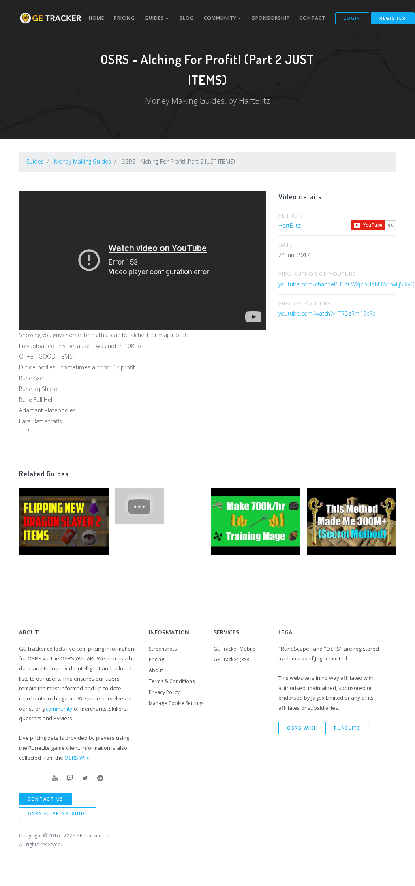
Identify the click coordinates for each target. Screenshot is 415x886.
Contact (312, 18)
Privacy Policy (164, 692)
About (156, 670)
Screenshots (163, 648)
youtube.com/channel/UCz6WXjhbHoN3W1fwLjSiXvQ (346, 284)
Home (96, 18)
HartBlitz (289, 225)
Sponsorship (271, 18)
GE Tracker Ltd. (93, 835)
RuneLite (347, 728)
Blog (187, 18)
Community (221, 18)
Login (352, 18)
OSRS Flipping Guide (58, 813)
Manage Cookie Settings (176, 703)
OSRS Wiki (77, 757)
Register (392, 18)
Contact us (46, 799)
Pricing (124, 18)
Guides (155, 18)
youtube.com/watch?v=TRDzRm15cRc (326, 313)
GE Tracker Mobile (234, 648)
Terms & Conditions (172, 681)
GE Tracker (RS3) (232, 659)
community (59, 708)
